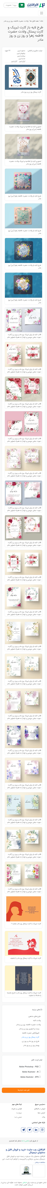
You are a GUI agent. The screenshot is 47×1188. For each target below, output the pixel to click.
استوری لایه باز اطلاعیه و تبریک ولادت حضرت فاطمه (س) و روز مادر (25, 127)
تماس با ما (18, 1117)
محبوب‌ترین (21, 50)
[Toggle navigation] (41, 13)
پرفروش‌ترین (21, 53)
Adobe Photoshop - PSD (29, 1066)
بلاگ (43, 1117)
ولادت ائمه (37, 1020)
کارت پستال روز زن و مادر (30, 1037)
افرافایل (24, 1182)
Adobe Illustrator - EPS (29, 1077)
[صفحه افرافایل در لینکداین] (36, 1129)
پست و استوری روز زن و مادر (29, 1028)
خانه (41, 21)
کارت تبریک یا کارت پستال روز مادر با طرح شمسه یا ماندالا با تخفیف (24, 994)
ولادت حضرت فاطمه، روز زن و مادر (16, 21)
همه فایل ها (34, 21)
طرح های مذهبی (34, 1016)
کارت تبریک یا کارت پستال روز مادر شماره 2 (26, 923)
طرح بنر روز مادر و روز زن (30, 1041)
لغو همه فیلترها (23, 1090)
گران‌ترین (14, 61)
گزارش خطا (41, 1113)
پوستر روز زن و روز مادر (31, 1045)
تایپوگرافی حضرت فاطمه (30, 1033)
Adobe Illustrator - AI (30, 1071)
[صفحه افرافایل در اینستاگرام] (42, 1129)
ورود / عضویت (11, 5)
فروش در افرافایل (39, 1108)
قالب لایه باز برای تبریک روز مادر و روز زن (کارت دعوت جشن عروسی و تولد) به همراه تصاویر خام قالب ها (24, 335)
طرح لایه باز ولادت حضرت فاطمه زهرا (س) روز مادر (24, 197)
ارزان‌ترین (22, 61)
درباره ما (19, 1113)
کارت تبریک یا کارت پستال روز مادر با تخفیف (25, 958)
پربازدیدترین (21, 56)
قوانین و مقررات (16, 1108)
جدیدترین (22, 58)
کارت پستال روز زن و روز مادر (31, 92)
